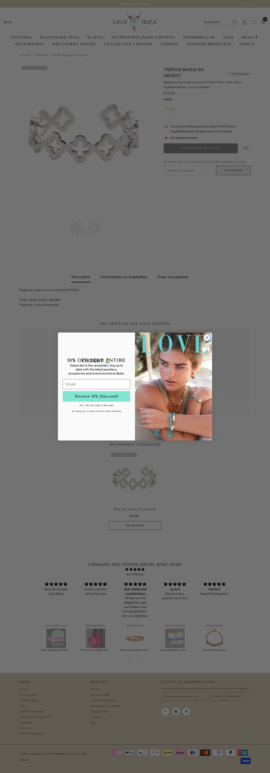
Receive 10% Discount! (96, 396)
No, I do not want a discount (96, 405)
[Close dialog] (207, 337)
